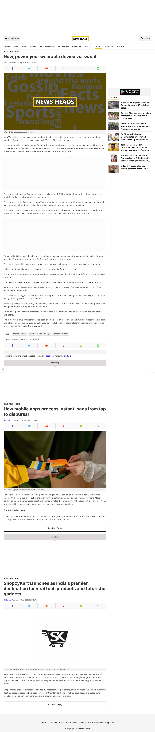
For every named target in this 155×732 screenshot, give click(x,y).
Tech (98, 46)
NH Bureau (7, 420)
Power (39, 334)
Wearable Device (19, 334)
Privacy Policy (57, 722)
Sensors (56, 334)
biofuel (65, 334)
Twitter (70, 356)
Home (7, 46)
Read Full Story (55, 528)
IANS (5, 63)
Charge (47, 334)
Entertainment (47, 46)
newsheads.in (84, 728)
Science (120, 46)
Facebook (49, 356)
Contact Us (97, 722)
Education (109, 46)
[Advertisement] (77, 17)
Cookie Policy (71, 722)
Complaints (109, 722)
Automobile (63, 46)
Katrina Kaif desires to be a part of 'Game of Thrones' (3, 369)
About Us (45, 722)
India (15, 46)
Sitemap (82, 722)
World (24, 46)
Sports (33, 46)
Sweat (31, 334)
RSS (89, 722)
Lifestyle (88, 46)
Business (76, 46)
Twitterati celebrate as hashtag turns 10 (152, 369)
